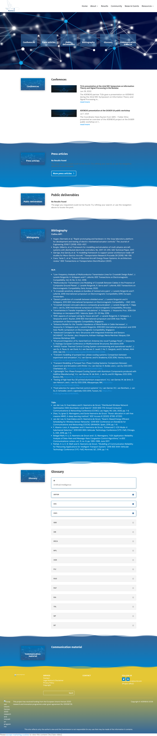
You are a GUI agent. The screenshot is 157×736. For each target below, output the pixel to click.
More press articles (62, 173)
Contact (46, 678)
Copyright (47, 685)
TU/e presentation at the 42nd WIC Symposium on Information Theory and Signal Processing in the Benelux (107, 87)
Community (116, 6)
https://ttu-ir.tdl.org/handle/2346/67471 (70, 360)
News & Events (132, 6)
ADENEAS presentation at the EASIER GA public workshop (105, 110)
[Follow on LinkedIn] (128, 679)
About (93, 6)
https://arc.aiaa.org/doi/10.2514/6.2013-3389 (85, 352)
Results (104, 6)
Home (85, 6)
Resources (147, 6)
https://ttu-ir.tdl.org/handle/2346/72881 (84, 368)
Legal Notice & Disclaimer (53, 681)
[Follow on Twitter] (123, 679)
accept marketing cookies (17, 734)
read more (85, 102)
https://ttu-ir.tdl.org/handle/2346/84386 (82, 377)
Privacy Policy (48, 683)
